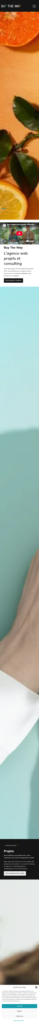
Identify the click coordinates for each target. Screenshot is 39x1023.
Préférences (19, 1016)
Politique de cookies (18, 1020)
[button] (36, 987)
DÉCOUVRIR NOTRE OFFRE (14, 873)
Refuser (19, 1011)
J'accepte (19, 1006)
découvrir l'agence (13, 280)
